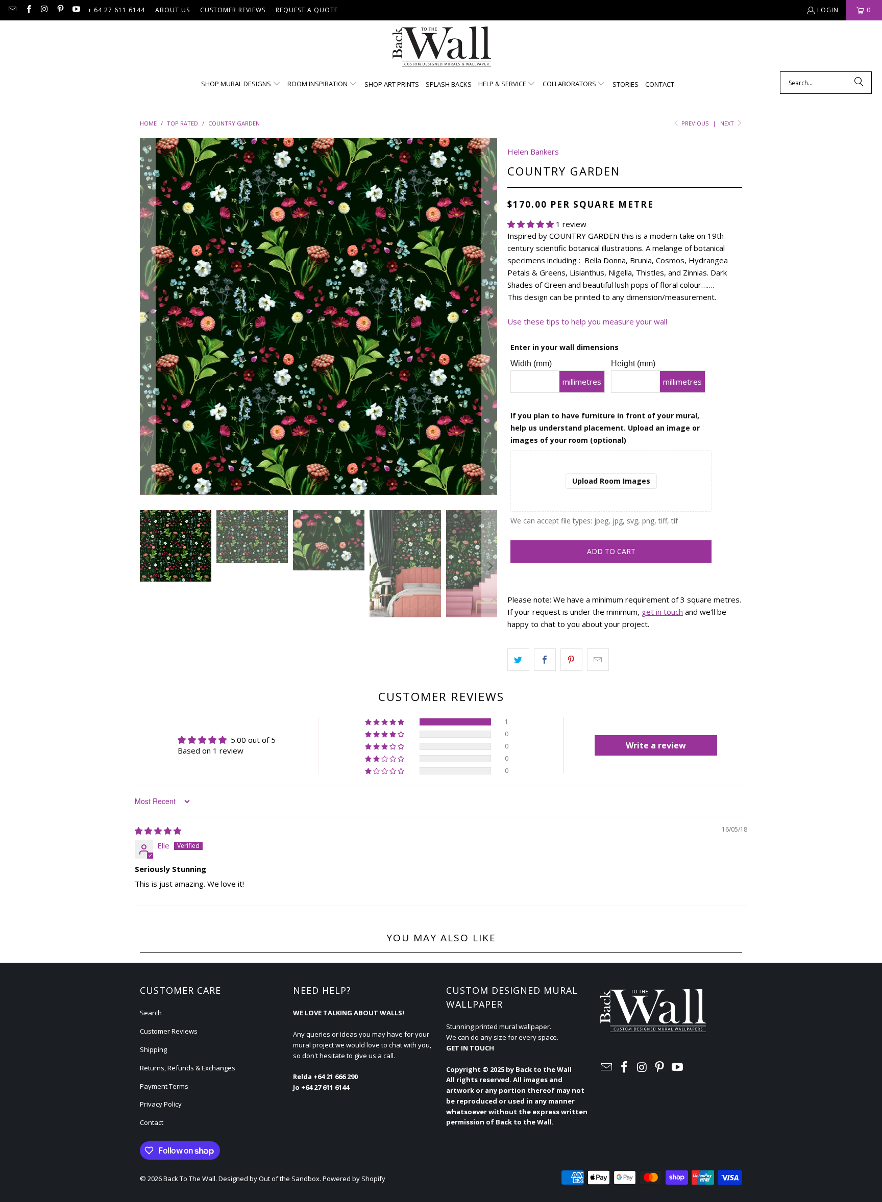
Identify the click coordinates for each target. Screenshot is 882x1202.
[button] (241, 84)
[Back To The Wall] (441, 48)
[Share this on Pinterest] (571, 659)
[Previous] (147, 316)
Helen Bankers (533, 151)
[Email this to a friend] (598, 659)
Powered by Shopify (354, 1178)
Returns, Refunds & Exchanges (187, 1067)
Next (728, 123)
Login (828, 10)
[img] (158, 830)
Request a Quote (307, 10)
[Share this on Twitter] (518, 659)
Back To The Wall (189, 1178)
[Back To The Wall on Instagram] (44, 10)
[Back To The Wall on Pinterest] (60, 10)
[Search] (859, 82)
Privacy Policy (161, 1104)
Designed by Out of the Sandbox (269, 1178)
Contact (151, 1122)
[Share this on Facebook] (545, 659)
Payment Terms (164, 1086)
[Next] (489, 316)
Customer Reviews (232, 10)
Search (151, 1012)
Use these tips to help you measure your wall (587, 321)
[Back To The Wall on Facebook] (27, 10)
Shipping (153, 1049)
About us (172, 10)
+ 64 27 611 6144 (116, 10)
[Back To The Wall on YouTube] (75, 10)
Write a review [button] (656, 745)
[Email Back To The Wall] (12, 10)
